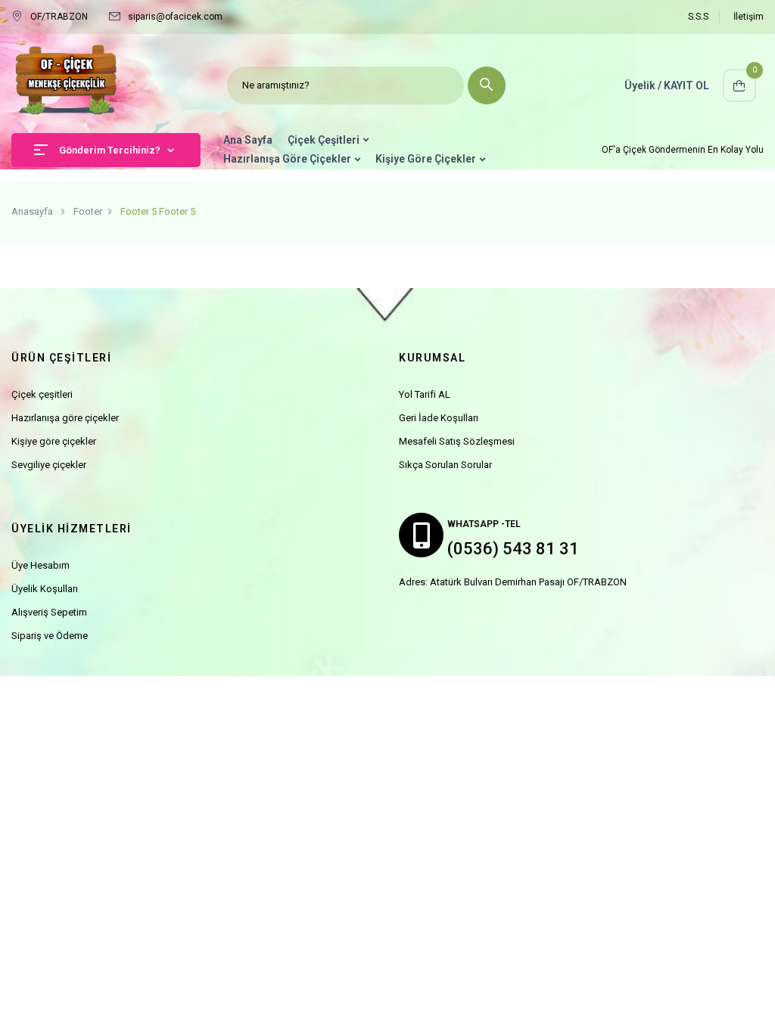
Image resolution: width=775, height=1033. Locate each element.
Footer (87, 211)
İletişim (748, 16)
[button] (739, 85)
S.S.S (698, 16)
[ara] (487, 85)
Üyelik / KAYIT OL (666, 85)
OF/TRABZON (59, 16)
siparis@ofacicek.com (175, 16)
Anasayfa (32, 211)
